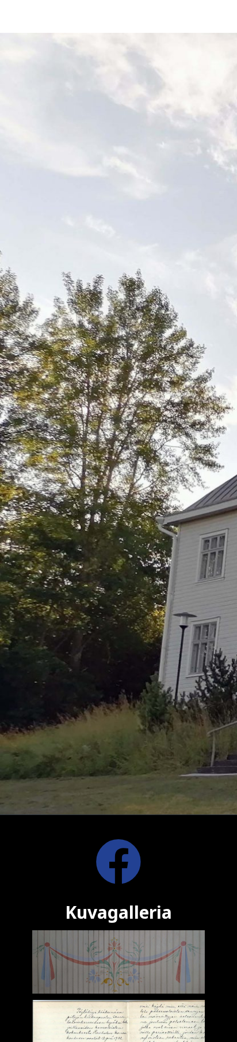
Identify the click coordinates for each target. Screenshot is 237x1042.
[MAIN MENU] (222, 16)
